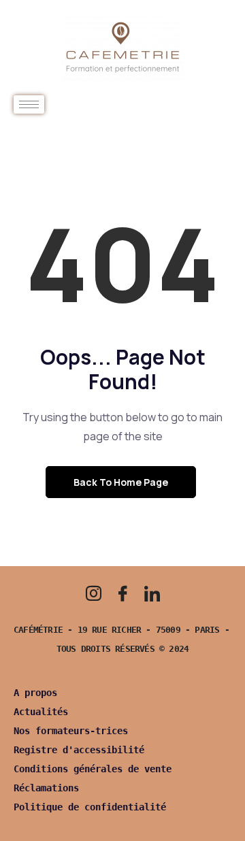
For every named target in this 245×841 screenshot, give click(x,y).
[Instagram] (93, 593)
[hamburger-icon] (29, 104)
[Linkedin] (152, 593)
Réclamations (46, 787)
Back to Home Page (121, 482)
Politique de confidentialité (90, 807)
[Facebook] (122, 593)
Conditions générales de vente (93, 768)
